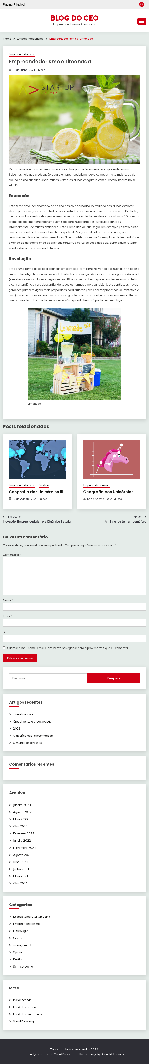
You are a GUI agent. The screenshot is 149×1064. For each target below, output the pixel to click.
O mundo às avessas (27, 743)
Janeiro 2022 (22, 840)
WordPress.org (23, 1021)
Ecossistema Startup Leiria (31, 916)
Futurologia (20, 931)
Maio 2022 (20, 819)
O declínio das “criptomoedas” (33, 735)
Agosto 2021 (22, 855)
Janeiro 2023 (22, 805)
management (22, 945)
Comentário (12, 554)
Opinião (18, 952)
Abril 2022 (20, 826)
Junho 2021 (21, 869)
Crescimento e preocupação (32, 721)
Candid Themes (113, 1054)
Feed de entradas (25, 1007)
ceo (43, 70)
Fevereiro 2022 (24, 833)
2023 (17, 728)
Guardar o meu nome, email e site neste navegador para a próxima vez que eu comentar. (68, 648)
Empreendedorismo (22, 54)
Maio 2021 (20, 876)
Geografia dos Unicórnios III (36, 492)
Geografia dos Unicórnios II (109, 492)
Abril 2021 (20, 883)
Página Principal (14, 4)
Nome (8, 600)
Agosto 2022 (22, 812)
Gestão (44, 485)
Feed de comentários (27, 1014)
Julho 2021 (20, 862)
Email (7, 616)
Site (5, 632)
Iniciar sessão (22, 1000)
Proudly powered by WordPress (48, 1054)
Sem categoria (23, 966)
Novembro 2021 (24, 848)
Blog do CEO (75, 18)
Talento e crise (23, 714)
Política (18, 959)
